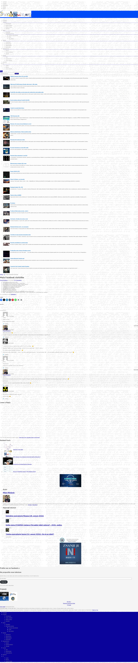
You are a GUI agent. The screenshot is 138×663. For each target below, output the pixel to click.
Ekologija (8, 42)
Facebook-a (13, 294)
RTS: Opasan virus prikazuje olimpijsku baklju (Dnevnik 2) (26, 457)
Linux (7, 65)
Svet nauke (2, 607)
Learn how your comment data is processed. (29, 437)
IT (3, 63)
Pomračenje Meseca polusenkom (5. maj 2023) (18, 155)
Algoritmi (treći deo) (18, 449)
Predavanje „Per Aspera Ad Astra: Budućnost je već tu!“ (20, 123)
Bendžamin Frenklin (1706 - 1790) (16, 187)
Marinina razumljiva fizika (69, 603)
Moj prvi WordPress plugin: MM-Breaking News (24, 471)
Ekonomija (8, 43)
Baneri (4, 6)
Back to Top (95, 610)
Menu (1, 71)
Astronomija (6, 48)
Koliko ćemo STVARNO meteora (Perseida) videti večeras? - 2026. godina (23, 84)
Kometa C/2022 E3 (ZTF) (15, 171)
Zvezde (7, 53)
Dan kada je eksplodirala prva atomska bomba (19, 242)
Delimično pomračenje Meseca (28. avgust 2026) (19, 76)
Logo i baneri (9, 25)
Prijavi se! (4, 582)
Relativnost (8, 58)
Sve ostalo (11, 38)
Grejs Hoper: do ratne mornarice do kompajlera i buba (20, 234)
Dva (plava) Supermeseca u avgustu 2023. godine (19, 147)
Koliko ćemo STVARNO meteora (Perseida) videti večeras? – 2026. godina (34, 525)
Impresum (5, 5)
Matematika (9, 45)
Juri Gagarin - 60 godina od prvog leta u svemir (19, 218)
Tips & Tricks (9, 68)
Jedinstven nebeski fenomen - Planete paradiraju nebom (20, 131)
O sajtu (4, 3)
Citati (10, 37)
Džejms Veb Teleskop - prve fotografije (17, 179)
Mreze (7, 67)
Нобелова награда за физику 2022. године (18, 163)
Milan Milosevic (7, 331)
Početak (5, 20)
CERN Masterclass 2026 (14, 116)
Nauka (4, 40)
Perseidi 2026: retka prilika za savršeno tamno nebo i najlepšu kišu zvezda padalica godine (27, 92)
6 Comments (18, 280)
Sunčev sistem (9, 52)
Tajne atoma (9, 60)
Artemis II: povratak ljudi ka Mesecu (17, 108)
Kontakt (5, 2)
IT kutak (69, 605)
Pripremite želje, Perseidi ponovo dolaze (17, 139)
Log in (4, 8)
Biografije (8, 47)
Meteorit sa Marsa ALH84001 (15, 195)
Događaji (8, 32)
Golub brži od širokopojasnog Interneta (22, 464)
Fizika (4, 55)
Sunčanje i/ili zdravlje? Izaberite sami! (17, 258)
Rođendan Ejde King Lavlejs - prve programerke (19, 226)
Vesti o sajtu (9, 27)
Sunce (7, 50)
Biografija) (34, 505)
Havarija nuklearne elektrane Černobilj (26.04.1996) (20, 100)
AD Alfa (69, 602)
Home (1, 274)
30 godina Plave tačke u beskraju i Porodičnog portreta (20, 250)
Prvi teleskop (12, 203)
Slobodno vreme (10, 33)
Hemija (4, 62)
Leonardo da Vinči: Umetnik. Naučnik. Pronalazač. (19, 266)
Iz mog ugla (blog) (13, 35)
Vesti (4, 30)
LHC (7, 57)
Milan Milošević (4, 280)
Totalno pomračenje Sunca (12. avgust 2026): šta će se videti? (30, 534)
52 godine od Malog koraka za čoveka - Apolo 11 (19, 211)
